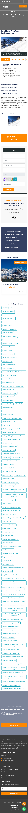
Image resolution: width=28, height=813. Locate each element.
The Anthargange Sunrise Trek (11, 429)
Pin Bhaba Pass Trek (8, 532)
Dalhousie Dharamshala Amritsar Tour (13, 567)
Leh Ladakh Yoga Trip (8, 368)
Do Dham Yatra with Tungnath (11, 685)
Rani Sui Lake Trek (7, 543)
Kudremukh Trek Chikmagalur (10, 454)
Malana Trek (6, 457)
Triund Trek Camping (8, 318)
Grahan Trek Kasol (7, 535)
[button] (14, 12)
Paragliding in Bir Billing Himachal (11, 510)
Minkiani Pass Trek (7, 550)
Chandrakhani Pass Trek (9, 528)
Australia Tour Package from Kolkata (12, 598)
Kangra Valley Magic (8, 478)
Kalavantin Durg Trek (8, 450)
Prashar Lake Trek (7, 578)
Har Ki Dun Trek (7, 571)
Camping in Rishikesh (8, 347)
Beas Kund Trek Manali (9, 525)
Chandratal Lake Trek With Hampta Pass (13, 372)
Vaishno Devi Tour (7, 400)
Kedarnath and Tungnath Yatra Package (13, 681)
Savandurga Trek (7, 475)
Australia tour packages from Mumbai (13, 587)
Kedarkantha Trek (20, 475)
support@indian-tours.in (8, 760)
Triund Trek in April (8, 311)
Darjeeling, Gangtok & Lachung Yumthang (14, 495)
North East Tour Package (9, 640)
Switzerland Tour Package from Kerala (13, 605)
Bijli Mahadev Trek (7, 564)
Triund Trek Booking (8, 315)
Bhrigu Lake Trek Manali (9, 375)
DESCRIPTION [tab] (5, 59)
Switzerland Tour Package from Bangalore (14, 609)
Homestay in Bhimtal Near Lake (11, 507)
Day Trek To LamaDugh (9, 514)
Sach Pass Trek (20, 578)
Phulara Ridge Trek (7, 414)
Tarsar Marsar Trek (8, 397)
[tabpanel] (14, 121)
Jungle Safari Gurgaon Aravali (10, 633)
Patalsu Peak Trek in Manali (10, 539)
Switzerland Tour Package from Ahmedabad (14, 615)
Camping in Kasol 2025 (8, 325)
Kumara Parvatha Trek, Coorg (10, 461)
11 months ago (4, 771)
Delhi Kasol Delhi (20, 322)
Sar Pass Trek (6, 340)
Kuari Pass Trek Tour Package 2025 (12, 664)
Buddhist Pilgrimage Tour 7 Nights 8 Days (14, 645)
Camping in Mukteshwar (9, 329)
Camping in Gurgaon (8, 637)
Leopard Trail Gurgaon (8, 630)
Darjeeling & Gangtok (8, 500)
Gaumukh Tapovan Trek (9, 421)
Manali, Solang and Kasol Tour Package (13, 518)
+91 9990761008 (7, 763)
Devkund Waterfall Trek (9, 432)
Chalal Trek (19, 404)
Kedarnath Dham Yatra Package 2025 (12, 386)
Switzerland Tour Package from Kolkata (13, 601)
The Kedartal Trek (7, 407)
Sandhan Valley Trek (8, 468)
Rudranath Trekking (8, 464)
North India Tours (10, 244)
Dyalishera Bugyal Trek (9, 660)
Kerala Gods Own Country (7, 775)
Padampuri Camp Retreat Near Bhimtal (13, 436)
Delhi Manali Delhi (7, 332)
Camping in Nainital (8, 354)
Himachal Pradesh (11, 237)
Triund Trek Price (7, 322)
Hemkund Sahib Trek (8, 389)
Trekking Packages (11, 247)
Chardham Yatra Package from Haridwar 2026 (14, 668)
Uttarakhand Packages (12, 240)
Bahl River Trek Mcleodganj (10, 553)
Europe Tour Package (8, 486)
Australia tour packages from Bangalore (13, 594)
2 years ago (3, 777)
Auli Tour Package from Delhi (10, 649)
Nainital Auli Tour (7, 560)
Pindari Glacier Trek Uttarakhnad (11, 418)
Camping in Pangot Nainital (10, 343)
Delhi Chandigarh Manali (11, 284)
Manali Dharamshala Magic (10, 482)
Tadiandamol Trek (18, 457)
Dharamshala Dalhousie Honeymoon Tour (14, 582)
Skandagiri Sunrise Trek (9, 471)
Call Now (23, 6)
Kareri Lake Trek (7, 379)
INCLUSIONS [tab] (21, 59)
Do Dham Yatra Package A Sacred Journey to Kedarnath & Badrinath (14, 677)
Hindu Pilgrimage (7, 503)
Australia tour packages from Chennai (13, 591)
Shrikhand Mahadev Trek (9, 446)
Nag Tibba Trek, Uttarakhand (10, 575)
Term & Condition (16, 802)
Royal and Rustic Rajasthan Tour (11, 439)
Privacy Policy (6, 802)
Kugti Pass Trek (6, 521)
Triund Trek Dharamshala (9, 357)
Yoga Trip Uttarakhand (8, 365)
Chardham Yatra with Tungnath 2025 (12, 672)
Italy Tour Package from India (10, 626)
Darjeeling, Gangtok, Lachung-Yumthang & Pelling (14, 490)
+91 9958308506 (14, 212)
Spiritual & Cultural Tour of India (9, 769)
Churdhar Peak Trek (8, 382)
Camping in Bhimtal (7, 350)
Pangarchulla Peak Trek (9, 411)
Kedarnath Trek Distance (9, 393)
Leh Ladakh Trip (7, 361)
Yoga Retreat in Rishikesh (9, 557)
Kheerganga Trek (7, 308)
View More (21, 292)
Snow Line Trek (6, 425)
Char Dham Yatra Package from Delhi (12, 656)
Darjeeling (20, 500)
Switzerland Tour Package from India (12, 619)
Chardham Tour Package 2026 (10, 653)
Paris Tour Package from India (11, 623)
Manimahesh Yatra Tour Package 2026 (13, 689)
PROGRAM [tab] (13, 59)
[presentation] (1, 300)
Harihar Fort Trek (7, 443)
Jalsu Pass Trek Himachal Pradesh (11, 546)
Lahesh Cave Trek (7, 404)
